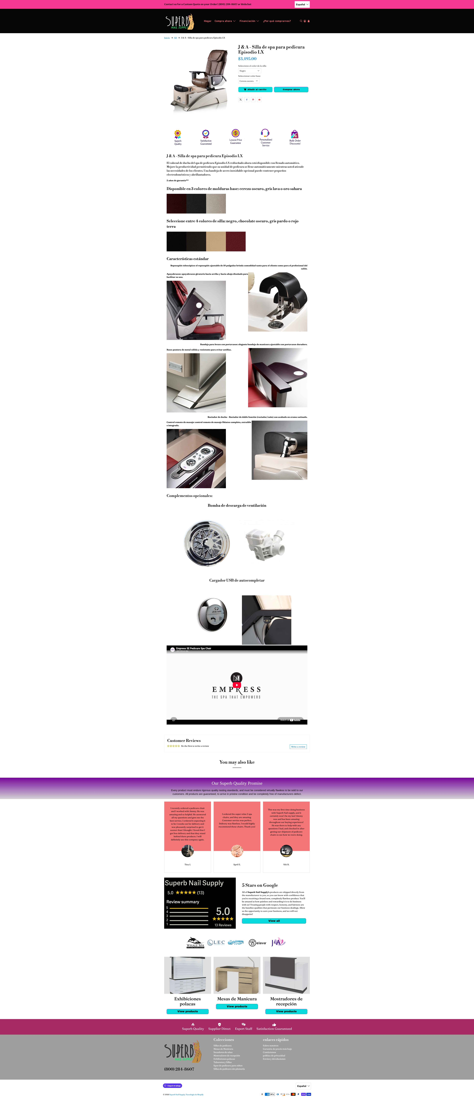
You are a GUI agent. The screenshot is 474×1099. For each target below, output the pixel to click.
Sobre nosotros (270, 1045)
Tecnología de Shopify (195, 1094)
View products (187, 1011)
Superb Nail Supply (177, 1094)
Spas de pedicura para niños (228, 1065)
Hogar (207, 21)
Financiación (247, 21)
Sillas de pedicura (223, 1045)
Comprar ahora (291, 89)
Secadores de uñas (223, 1052)
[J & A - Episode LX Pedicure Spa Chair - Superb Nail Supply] (200, 80)
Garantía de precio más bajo (277, 1048)
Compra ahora (223, 21)
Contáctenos (269, 1052)
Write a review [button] (298, 746)
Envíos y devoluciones (274, 1058)
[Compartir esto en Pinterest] (253, 99)
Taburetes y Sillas (223, 1062)
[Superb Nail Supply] (180, 21)
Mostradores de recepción (227, 1055)
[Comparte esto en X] (240, 99)
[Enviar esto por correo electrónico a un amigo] (259, 99)
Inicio (167, 38)
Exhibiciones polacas (224, 1058)
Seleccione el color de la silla (252, 66)
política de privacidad (274, 1055)
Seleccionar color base (249, 76)
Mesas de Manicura (223, 1048)
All (175, 38)
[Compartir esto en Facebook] (247, 99)
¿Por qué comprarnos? (277, 21)
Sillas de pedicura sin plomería (229, 1068)
